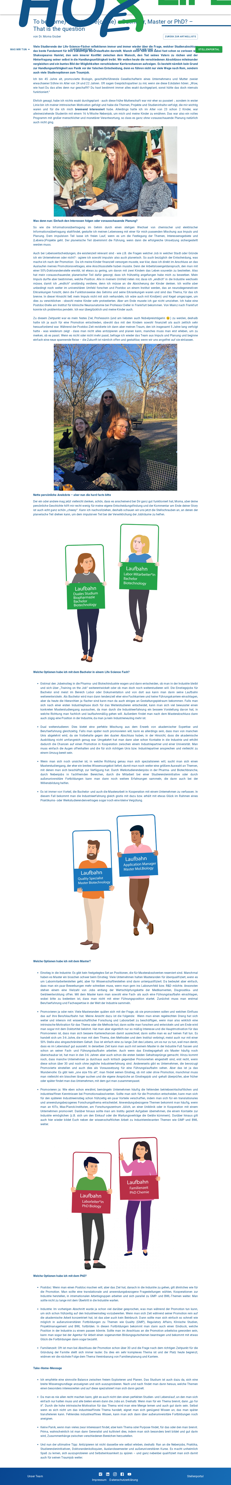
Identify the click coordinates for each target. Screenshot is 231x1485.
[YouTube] (129, 1474)
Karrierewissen (81, 49)
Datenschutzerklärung (123, 1480)
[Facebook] (122, 1474)
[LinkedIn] (107, 1474)
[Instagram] (115, 1474)
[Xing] (100, 1474)
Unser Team (35, 1476)
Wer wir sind (144, 49)
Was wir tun (18, 49)
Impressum (99, 1480)
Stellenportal (208, 49)
